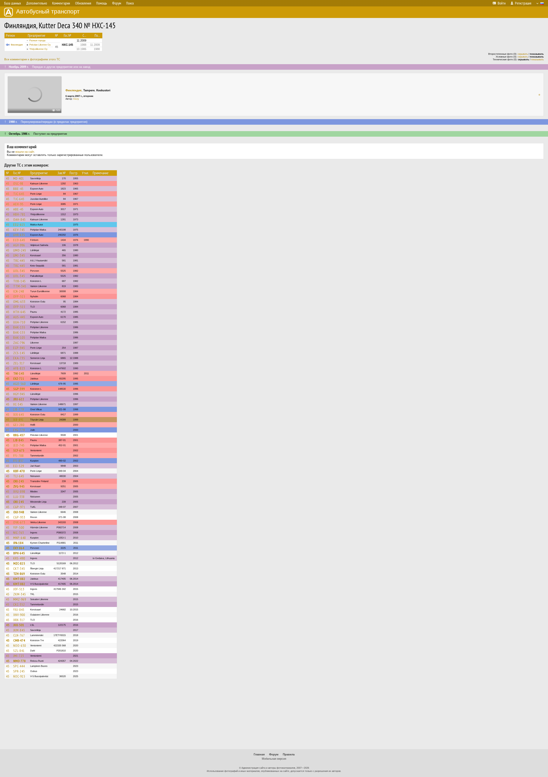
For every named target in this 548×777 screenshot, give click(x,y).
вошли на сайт (24, 151)
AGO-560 (19, 384)
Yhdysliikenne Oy (38, 49)
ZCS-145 (19, 353)
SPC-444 (19, 666)
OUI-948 (18, 512)
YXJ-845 (18, 609)
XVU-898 (19, 491)
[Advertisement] (274, 716)
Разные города (37, 40)
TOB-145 (19, 281)
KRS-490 (19, 558)
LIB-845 (18, 440)
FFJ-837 (18, 461)
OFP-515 (19, 296)
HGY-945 (19, 394)
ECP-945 (19, 348)
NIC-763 (18, 532)
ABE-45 (18, 209)
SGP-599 (19, 389)
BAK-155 (19, 327)
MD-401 (18, 178)
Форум (273, 754)
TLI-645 (18, 476)
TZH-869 (19, 573)
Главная (259, 754)
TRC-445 (19, 260)
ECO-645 (19, 240)
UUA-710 (19, 322)
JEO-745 (19, 445)
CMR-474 (19, 640)
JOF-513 (18, 589)
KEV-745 (19, 230)
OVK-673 (19, 522)
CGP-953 (19, 517)
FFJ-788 (18, 455)
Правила (289, 754)
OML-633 (19, 301)
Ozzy (76, 99)
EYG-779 (19, 430)
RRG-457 (19, 435)
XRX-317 (19, 620)
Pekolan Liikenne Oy (40, 44)
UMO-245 (19, 250)
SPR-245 (19, 671)
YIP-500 (18, 527)
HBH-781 (19, 214)
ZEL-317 (19, 363)
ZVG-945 (19, 486)
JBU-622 (18, 399)
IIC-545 (18, 404)
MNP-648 (19, 538)
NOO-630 (19, 645)
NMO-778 (19, 661)
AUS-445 (19, 317)
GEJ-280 (18, 425)
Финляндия (17, 44)
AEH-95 (18, 204)
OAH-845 (19, 219)
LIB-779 (18, 409)
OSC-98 (18, 183)
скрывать (523, 54)
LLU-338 (19, 496)
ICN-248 (18, 291)
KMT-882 (19, 579)
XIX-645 (18, 414)
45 (7, 178)
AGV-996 (19, 245)
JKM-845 (19, 630)
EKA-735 (19, 358)
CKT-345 (19, 568)
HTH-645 (19, 312)
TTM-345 (19, 286)
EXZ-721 (18, 378)
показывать (537, 59)
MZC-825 (19, 563)
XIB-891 (18, 419)
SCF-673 (18, 450)
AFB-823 (19, 368)
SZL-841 (19, 650)
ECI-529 (18, 466)
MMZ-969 (19, 599)
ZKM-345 (19, 594)
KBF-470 (19, 471)
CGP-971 (19, 507)
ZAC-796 (19, 342)
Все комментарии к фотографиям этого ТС (32, 59)
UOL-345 (19, 271)
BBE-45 (18, 188)
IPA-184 (18, 543)
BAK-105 (19, 337)
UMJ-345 (19, 255)
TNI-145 (18, 373)
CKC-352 (19, 604)
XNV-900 (19, 615)
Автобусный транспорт (48, 11)
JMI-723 (18, 656)
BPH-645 (19, 553)
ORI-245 (18, 481)
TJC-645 (18, 194)
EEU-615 (19, 224)
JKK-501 (18, 625)
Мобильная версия (274, 758)
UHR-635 (19, 235)
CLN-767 (19, 635)
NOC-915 (19, 676)
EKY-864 (18, 548)
